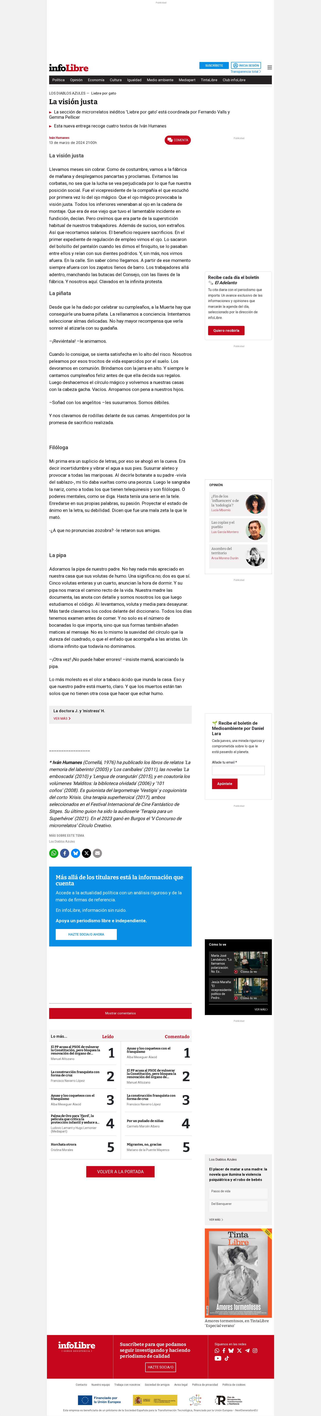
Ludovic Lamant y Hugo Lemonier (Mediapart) (74, 1129)
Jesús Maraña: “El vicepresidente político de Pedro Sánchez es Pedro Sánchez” (221, 990)
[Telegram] (247, 1351)
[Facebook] (223, 1351)
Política (58, 80)
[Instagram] (255, 1351)
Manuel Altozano (62, 1059)
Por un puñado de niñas (145, 1121)
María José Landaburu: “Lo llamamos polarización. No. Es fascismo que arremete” (221, 963)
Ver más (215, 1219)
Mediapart (187, 80)
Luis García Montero (225, 532)
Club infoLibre (234, 80)
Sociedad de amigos (157, 1384)
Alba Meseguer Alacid (66, 1104)
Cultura (116, 80)
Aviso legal (181, 1384)
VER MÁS (260, 1009)
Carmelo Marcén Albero (143, 1126)
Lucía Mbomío (221, 510)
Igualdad (134, 80)
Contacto (81, 1384)
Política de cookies (234, 1384)
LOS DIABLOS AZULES (67, 93)
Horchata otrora (63, 1144)
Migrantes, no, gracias (144, 1144)
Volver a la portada (120, 1171)
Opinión (76, 80)
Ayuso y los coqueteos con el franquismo (73, 1097)
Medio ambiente (160, 80)
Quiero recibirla (226, 331)
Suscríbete (214, 65)
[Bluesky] (231, 1351)
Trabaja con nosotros (127, 1384)
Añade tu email (224, 762)
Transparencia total (245, 71)
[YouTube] (218, 1358)
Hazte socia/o (160, 1367)
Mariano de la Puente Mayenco (148, 1150)
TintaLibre (209, 80)
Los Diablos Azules (62, 841)
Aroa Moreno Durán (224, 558)
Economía (96, 80)
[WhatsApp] (217, 1351)
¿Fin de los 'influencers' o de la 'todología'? (225, 500)
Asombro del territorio (221, 551)
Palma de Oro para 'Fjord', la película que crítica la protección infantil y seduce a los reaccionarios (74, 1121)
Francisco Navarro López (68, 1080)
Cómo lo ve (217, 944)
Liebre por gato (103, 93)
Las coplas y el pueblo (223, 524)
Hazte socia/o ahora (86, 934)
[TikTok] (226, 1358)
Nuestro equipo (100, 1384)
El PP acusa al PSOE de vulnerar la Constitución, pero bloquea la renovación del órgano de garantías (75, 1052)
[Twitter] (239, 1351)
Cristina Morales (62, 1150)
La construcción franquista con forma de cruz (75, 1073)
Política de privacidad (205, 1384)
